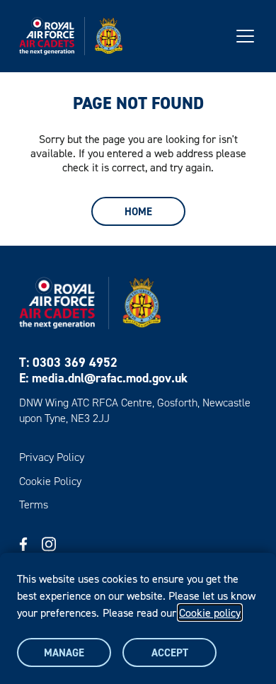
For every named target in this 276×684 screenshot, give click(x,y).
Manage (64, 652)
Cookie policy (210, 612)
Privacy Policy (51, 457)
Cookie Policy (50, 481)
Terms (33, 504)
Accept (169, 652)
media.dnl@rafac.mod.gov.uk (110, 378)
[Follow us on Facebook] (23, 544)
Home (138, 211)
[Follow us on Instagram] (49, 544)
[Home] (70, 36)
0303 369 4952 (75, 362)
